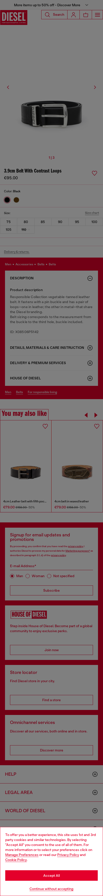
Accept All (51, 875)
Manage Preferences (21, 855)
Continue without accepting (52, 889)
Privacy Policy (68, 855)
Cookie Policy (16, 860)
